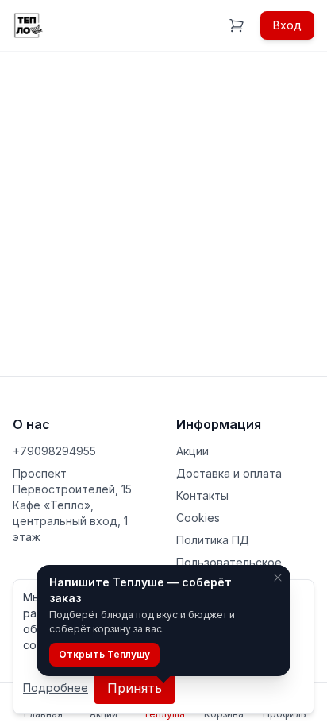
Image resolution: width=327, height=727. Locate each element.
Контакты (202, 495)
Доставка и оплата (229, 473)
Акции (192, 451)
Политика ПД (212, 540)
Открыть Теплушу (104, 654)
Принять (134, 688)
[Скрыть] (277, 577)
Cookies (198, 517)
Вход (287, 25)
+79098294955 (54, 451)
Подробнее (55, 687)
